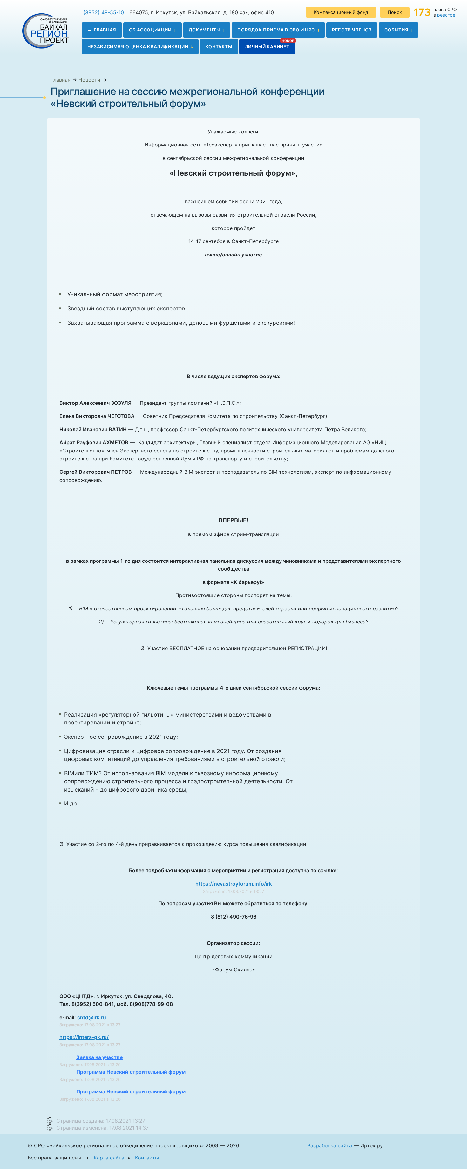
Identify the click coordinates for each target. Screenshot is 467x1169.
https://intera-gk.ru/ (84, 1037)
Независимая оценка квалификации (137, 46)
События (396, 29)
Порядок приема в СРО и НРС (276, 29)
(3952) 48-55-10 (103, 12)
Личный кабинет (267, 46)
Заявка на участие (99, 1057)
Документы (204, 29)
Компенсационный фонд (341, 12)
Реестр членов (352, 29)
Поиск (395, 12)
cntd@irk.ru (91, 1017)
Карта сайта (109, 1157)
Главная (105, 29)
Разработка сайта (329, 1145)
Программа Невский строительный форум (131, 1072)
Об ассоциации (150, 29)
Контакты (219, 46)
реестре (446, 14)
